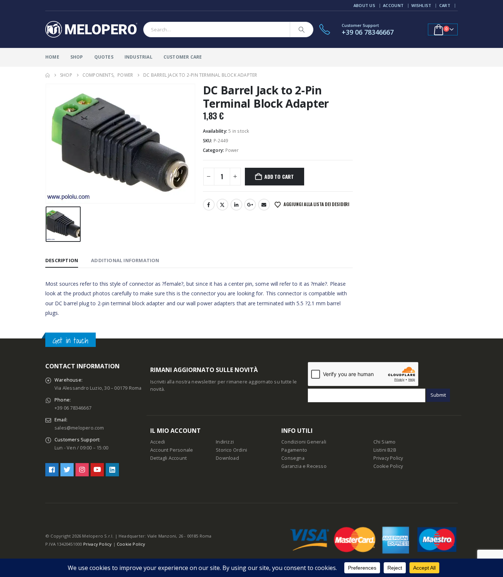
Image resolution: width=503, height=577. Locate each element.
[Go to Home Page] (47, 75)
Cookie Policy (388, 466)
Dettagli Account (168, 458)
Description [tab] (61, 260)
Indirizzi (225, 442)
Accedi (157, 442)
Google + (250, 205)
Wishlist (421, 5)
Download (227, 458)
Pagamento (294, 450)
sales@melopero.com (79, 428)
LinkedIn (236, 205)
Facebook (209, 205)
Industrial (138, 57)
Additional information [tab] (125, 260)
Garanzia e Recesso (304, 466)
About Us (364, 5)
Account (393, 5)
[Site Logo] (91, 29)
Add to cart (279, 176)
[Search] (301, 29)
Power (232, 150)
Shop (76, 57)
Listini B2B (384, 450)
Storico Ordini (231, 450)
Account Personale (171, 450)
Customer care (182, 57)
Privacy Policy (388, 458)
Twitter (222, 205)
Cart (444, 5)
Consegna (293, 458)
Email (264, 205)
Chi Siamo (384, 442)
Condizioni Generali (303, 442)
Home (52, 57)
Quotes (103, 57)
